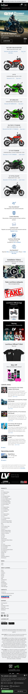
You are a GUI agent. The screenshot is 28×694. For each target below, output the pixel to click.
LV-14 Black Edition (5, 492)
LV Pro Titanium (4, 527)
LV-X (2, 542)
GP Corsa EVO (4, 548)
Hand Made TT (4, 551)
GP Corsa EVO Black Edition (7, 549)
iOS (14, 242)
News (2, 570)
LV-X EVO (3, 541)
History (2, 574)
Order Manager (4, 586)
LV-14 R (2, 494)
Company (3, 572)
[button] (14, 688)
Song (2, 564)
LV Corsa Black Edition (6, 501)
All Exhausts (3, 557)
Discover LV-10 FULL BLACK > (10, 180)
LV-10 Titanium (4, 511)
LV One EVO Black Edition (6, 520)
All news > (3, 447)
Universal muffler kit (5, 556)
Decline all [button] (20, 691)
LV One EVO (3, 519)
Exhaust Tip (3, 552)
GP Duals (3, 535)
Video (2, 563)
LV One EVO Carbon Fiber (6, 522)
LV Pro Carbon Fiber (5, 526)
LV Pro (2, 525)
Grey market (3, 585)
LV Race (2, 534)
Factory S (3, 529)
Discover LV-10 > (11, 78)
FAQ (8, 252)
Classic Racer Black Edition (6, 540)
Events (2, 571)
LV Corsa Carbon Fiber (6, 503)
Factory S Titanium (5, 533)
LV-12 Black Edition (5, 514)
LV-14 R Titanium (4, 497)
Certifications (4, 579)
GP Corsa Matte (4, 546)
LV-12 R (2, 516)
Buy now (18, 78)
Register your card (5, 608)
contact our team (14, 252)
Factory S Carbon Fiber (6, 531)
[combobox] (24, 675)
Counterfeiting (4, 583)
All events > (4, 460)
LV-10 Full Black (4, 508)
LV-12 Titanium (4, 515)
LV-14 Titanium (4, 493)
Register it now (13, 231)
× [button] (26, 675)
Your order (3, 607)
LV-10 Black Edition (5, 507)
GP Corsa (3, 544)
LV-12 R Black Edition (5, 518)
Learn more (22, 154)
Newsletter (3, 609)
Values (2, 577)
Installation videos (5, 605)
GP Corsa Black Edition (6, 545)
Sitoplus (2, 555)
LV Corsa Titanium (5, 504)
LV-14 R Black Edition (5, 496)
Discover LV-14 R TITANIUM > (10, 154)
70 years (3, 581)
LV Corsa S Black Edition (6, 499)
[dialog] (14, 684)
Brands (2, 575)
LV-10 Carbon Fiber (5, 509)
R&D (2, 578)
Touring (2, 553)
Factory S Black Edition (6, 530)
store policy (22, 468)
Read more (9, 680)
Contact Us (3, 592)
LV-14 (2, 490)
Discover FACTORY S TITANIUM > (11, 129)
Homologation (4, 603)
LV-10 (2, 505)
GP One (2, 537)
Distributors (3, 582)
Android (19, 242)
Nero (2, 523)
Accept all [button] (7, 691)
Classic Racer (4, 538)
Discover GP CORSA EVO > (10, 103)
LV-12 (2, 512)
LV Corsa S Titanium (5, 500)
